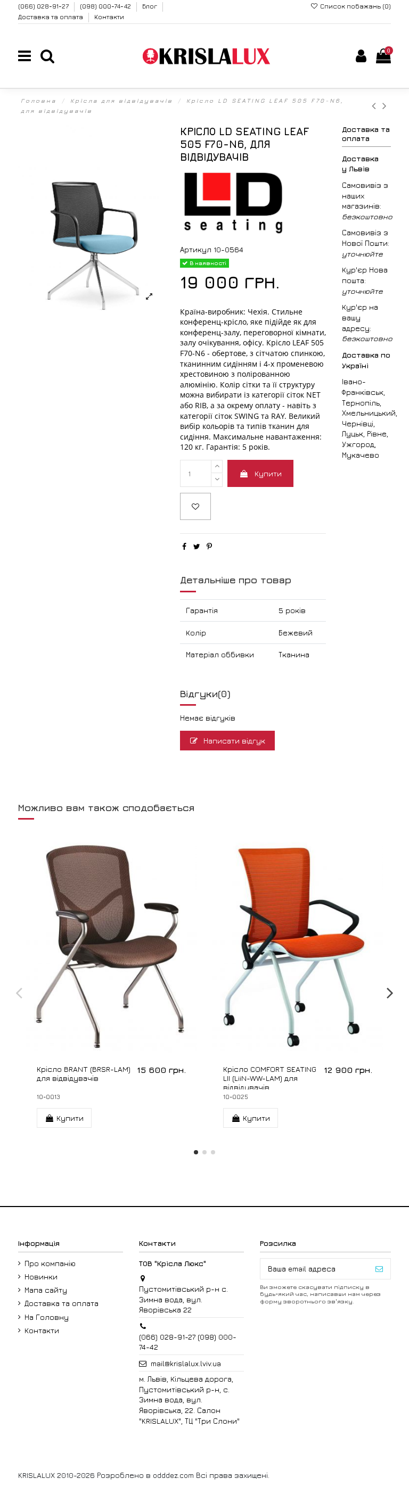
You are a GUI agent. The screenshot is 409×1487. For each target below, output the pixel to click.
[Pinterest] (209, 546)
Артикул (195, 249)
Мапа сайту (45, 1289)
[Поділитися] (184, 546)
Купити (268, 473)
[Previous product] (377, 105)
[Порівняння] (297, 1050)
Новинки (41, 1276)
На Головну (46, 1316)
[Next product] (385, 105)
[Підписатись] (379, 1269)
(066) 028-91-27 (44, 6)
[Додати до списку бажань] (195, 506)
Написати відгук (233, 740)
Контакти (109, 17)
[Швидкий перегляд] (118, 1050)
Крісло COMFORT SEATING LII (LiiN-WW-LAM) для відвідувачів (269, 1078)
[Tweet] (196, 546)
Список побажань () (354, 6)
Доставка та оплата (51, 17)
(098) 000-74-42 (106, 6)
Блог (150, 6)
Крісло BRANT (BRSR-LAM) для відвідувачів (83, 1073)
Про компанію (50, 1263)
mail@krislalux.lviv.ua (186, 1363)
